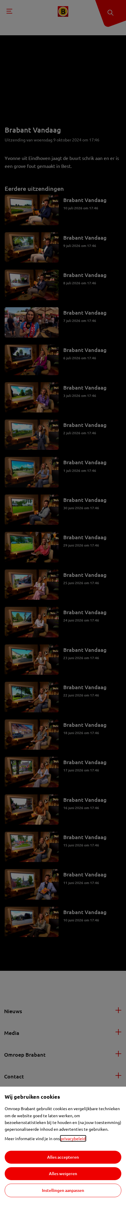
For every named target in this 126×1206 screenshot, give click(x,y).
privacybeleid (73, 1138)
